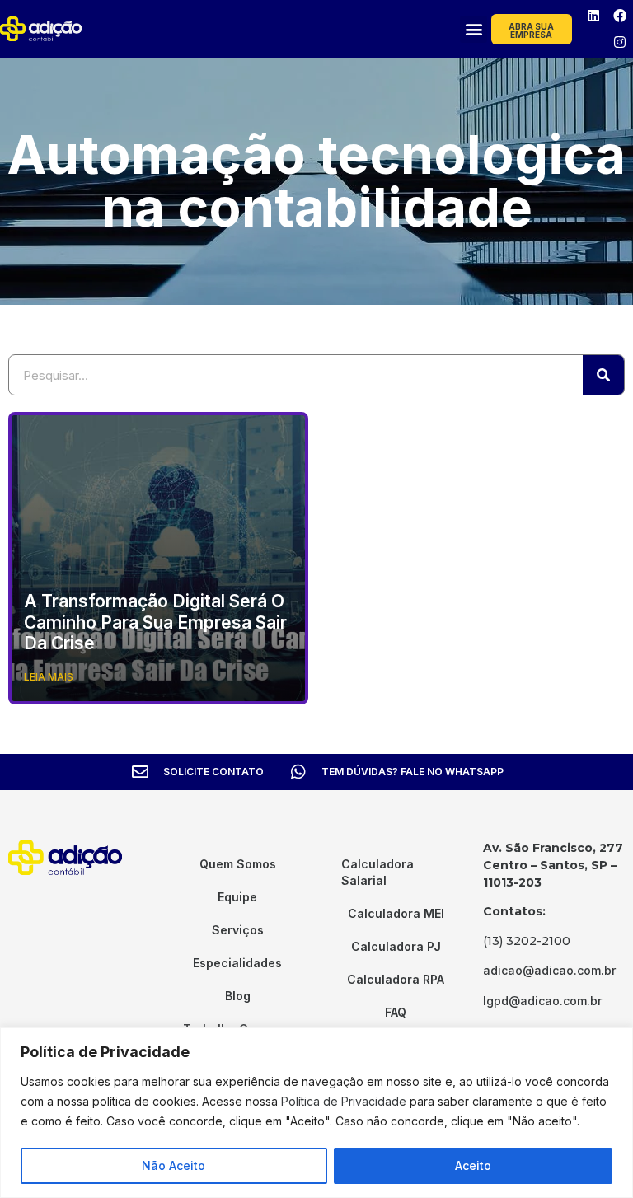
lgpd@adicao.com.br (542, 1001)
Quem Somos (237, 864)
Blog (238, 996)
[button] (473, 29)
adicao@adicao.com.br (549, 970)
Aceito (473, 1165)
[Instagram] (620, 42)
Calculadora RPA (395, 979)
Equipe (237, 897)
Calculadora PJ (396, 946)
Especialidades (237, 963)
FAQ (395, 1012)
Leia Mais (48, 677)
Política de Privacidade (343, 1101)
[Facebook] (620, 15)
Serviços (238, 930)
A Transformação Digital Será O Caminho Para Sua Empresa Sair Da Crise (155, 622)
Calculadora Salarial (377, 872)
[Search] (603, 375)
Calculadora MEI (396, 913)
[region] (316, 1112)
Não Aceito (173, 1165)
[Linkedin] (593, 15)
